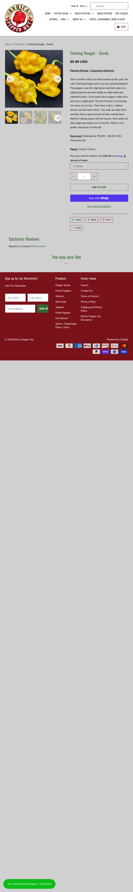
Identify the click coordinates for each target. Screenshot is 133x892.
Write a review (38, 246)
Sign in (74, 6)
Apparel (53, 19)
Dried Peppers (104, 13)
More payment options (99, 206)
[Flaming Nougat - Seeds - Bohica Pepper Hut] (34, 79)
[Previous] (10, 78)
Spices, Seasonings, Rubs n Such (107, 19)
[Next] (57, 78)
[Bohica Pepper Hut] (19, 18)
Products (20, 44)
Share (93, 220)
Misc (64, 19)
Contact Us (87, 290)
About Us (78, 19)
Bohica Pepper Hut (23, 339)
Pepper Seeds (61, 13)
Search (84, 285)
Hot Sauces (122, 13)
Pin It (108, 220)
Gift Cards (60, 301)
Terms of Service (90, 296)
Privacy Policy (88, 301)
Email (78, 228)
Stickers (59, 296)
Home (48, 13)
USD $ (82, 6)
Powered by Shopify (117, 339)
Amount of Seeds (79, 160)
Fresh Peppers (83, 13)
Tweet (78, 220)
